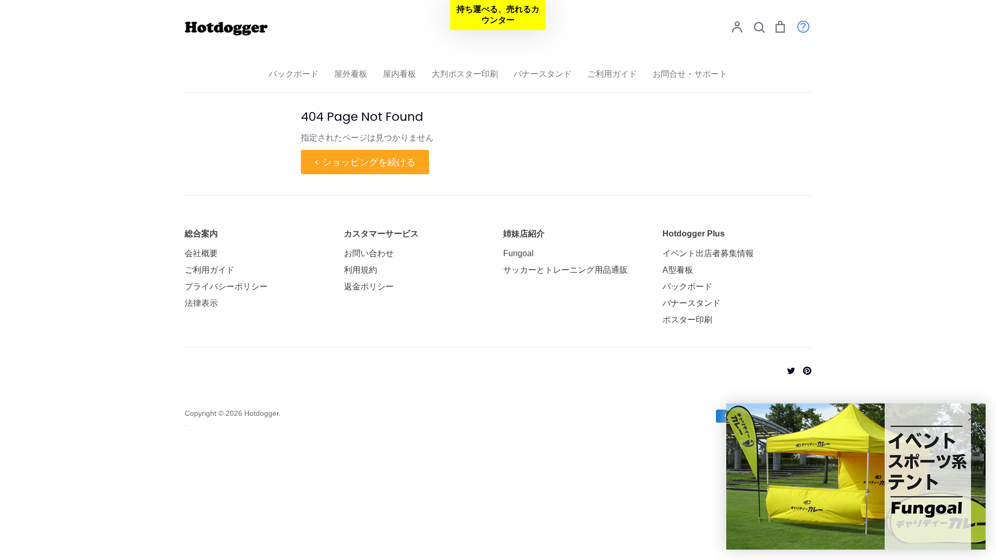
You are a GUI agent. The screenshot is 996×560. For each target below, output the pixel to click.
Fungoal (518, 253)
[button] (498, 15)
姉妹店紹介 (524, 233)
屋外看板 (350, 74)
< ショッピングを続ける (365, 162)
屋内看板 (399, 74)
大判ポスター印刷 (465, 74)
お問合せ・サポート (690, 74)
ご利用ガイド (612, 74)
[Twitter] (787, 370)
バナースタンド (543, 74)
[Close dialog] (972, 417)
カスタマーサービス (381, 233)
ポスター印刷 (687, 319)
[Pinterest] (803, 370)
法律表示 (201, 303)
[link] (856, 476)
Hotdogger (261, 413)
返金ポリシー (369, 286)
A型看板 (677, 269)
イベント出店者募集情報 (708, 253)
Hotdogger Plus (693, 233)
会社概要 (201, 253)
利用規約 (360, 269)
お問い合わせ (369, 253)
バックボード (294, 74)
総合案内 (201, 233)
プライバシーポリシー (226, 286)
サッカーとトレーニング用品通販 (565, 269)
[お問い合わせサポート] (798, 26)
